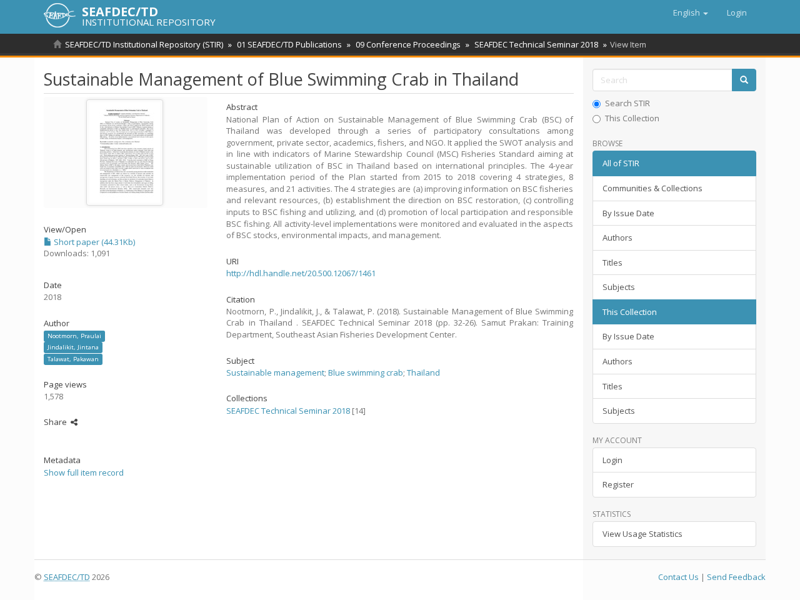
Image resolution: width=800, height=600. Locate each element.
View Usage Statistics (642, 533)
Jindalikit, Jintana (73, 347)
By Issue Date (628, 213)
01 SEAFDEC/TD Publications (289, 44)
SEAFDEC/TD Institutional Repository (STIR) (144, 44)
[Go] (744, 80)
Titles (612, 262)
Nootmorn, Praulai (74, 336)
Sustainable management (275, 372)
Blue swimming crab (365, 372)
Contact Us (678, 576)
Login (612, 460)
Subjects (618, 286)
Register (618, 484)
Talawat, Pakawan (73, 359)
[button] (691, 12)
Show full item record (84, 472)
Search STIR (627, 103)
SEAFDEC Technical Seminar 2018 (536, 44)
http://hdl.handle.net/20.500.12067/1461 (301, 273)
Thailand (423, 372)
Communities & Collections (652, 188)
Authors (617, 237)
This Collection (632, 118)
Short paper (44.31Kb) (93, 242)
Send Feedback (736, 576)
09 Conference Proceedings (408, 44)
